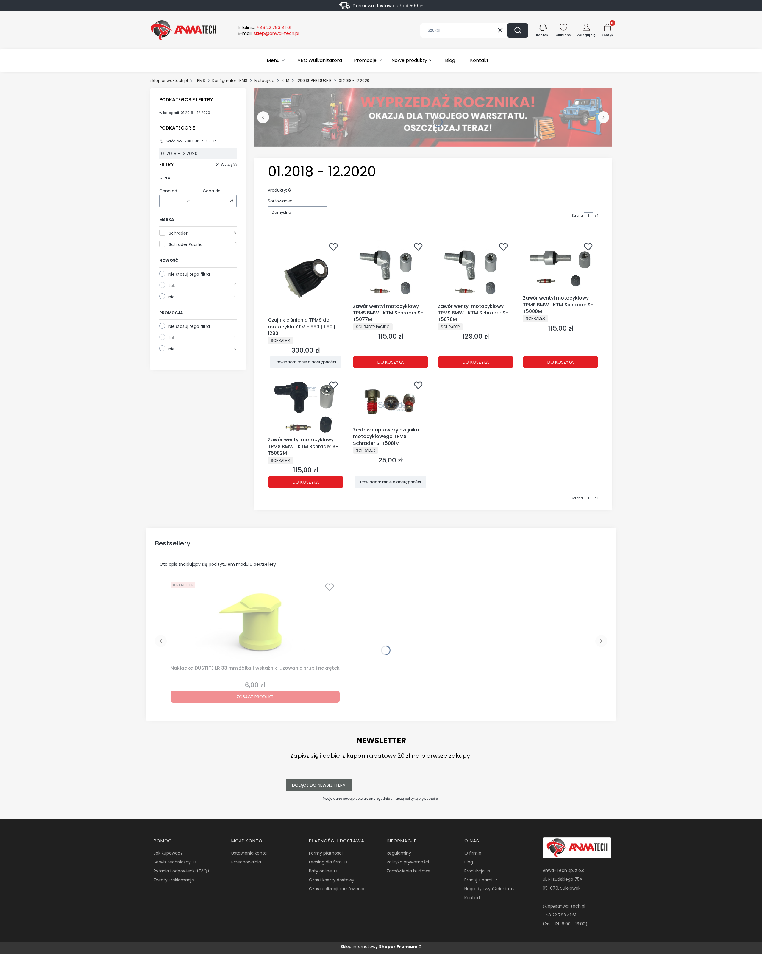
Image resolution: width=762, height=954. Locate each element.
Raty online (321, 871)
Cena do (212, 191)
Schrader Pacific (186, 244)
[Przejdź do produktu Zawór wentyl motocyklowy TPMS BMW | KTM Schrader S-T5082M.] (305, 406)
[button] (517, 30)
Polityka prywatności (408, 862)
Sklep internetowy (379, 947)
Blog (468, 862)
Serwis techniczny (173, 862)
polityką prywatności (422, 798)
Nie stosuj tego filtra (189, 274)
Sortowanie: (280, 201)
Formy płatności (326, 853)
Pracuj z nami (479, 880)
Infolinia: (264, 27)
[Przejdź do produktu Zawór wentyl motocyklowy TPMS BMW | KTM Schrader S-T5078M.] (475, 270)
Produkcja (475, 871)
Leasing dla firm (326, 862)
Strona (577, 215)
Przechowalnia (246, 862)
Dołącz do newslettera (318, 785)
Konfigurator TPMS (229, 80)
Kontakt (472, 898)
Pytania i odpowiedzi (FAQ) (181, 871)
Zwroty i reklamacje (174, 880)
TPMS (200, 80)
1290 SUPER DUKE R (314, 80)
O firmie (472, 853)
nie (171, 297)
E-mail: (268, 33)
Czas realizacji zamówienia (336, 889)
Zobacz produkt (255, 697)
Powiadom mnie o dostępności (305, 362)
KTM (285, 80)
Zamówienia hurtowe (408, 871)
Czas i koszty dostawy (331, 880)
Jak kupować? (168, 853)
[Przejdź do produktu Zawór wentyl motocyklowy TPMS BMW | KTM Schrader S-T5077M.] (391, 270)
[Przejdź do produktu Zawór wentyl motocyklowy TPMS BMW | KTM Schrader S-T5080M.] (561, 265)
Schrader (178, 233)
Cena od (168, 191)
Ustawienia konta (249, 853)
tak (171, 286)
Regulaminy (399, 853)
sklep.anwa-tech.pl (169, 80)
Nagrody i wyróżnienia (487, 889)
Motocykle (264, 80)
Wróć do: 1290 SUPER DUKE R (191, 141)
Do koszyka (390, 362)
